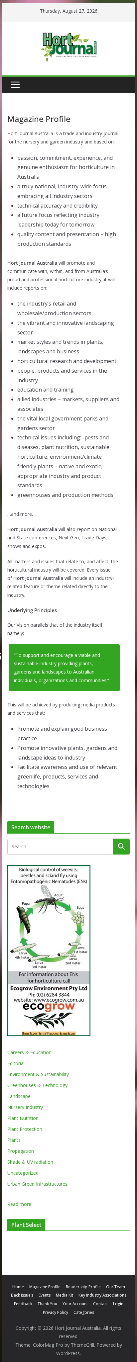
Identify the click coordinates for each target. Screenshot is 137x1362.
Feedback (23, 1304)
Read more (19, 1204)
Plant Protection (24, 1129)
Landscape (19, 1096)
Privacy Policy (55, 1312)
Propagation (20, 1151)
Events (45, 1295)
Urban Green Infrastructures (37, 1184)
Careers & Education (29, 1052)
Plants (14, 1140)
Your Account (75, 1304)
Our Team (115, 1287)
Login (118, 1304)
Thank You (47, 1304)
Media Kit (64, 1295)
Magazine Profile (45, 1287)
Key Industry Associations (102, 1295)
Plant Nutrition (23, 1118)
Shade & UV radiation (30, 1162)
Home (18, 1287)
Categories (83, 1312)
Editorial (16, 1063)
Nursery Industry (25, 1107)
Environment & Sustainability (38, 1074)
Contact (100, 1304)
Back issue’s (22, 1295)
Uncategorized (23, 1173)
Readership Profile (83, 1287)
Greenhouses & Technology (37, 1085)
